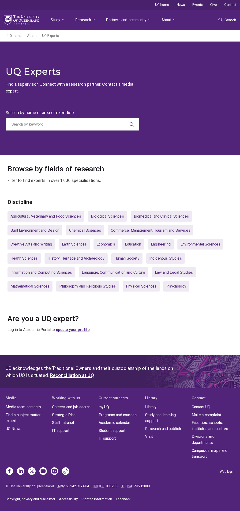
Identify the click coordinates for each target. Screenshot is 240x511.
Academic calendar (114, 422)
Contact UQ (201, 407)
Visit (149, 436)
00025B (112, 486)
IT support (60, 430)
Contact (230, 5)
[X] (32, 471)
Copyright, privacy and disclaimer (30, 499)
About (166, 20)
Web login (227, 471)
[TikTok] (65, 471)
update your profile (73, 329)
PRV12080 (142, 486)
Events (197, 5)
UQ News (13, 428)
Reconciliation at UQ (72, 375)
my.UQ (104, 407)
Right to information (97, 499)
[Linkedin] (20, 471)
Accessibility (68, 499)
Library (151, 407)
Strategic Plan (63, 415)
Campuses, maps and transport (210, 453)
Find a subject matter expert (23, 418)
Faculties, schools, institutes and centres (210, 425)
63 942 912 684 (77, 486)
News (181, 5)
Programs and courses (118, 415)
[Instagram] (54, 471)
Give (213, 5)
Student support (112, 430)
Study (55, 20)
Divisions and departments (203, 439)
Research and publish (163, 428)
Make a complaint (206, 415)
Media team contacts (23, 407)
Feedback (123, 499)
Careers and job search (71, 407)
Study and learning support (160, 418)
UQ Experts (50, 36)
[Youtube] (43, 471)
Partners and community (126, 20)
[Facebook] (9, 471)
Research (83, 20)
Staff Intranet (63, 422)
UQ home (162, 5)
